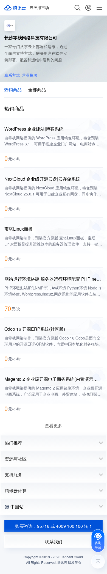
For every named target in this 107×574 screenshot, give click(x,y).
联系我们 (53, 541)
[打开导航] (99, 7)
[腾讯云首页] (15, 7)
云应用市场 (39, 7)
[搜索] (77, 7)
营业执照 (29, 75)
